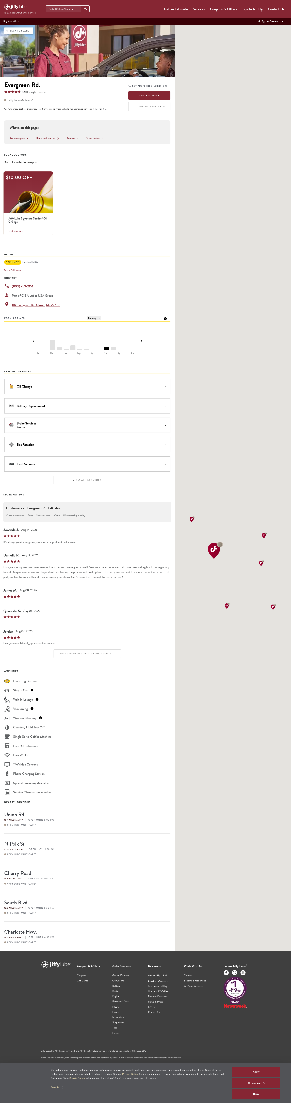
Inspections (118, 1017)
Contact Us (276, 9)
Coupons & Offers (223, 9)
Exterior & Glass (121, 1001)
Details (55, 1087)
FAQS (151, 1007)
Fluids (115, 1012)
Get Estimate (149, 95)
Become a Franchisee (195, 980)
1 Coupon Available (149, 106)
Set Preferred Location (149, 86)
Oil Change (118, 980)
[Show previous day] (34, 341)
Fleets (115, 1033)
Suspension (118, 1022)
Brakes (115, 991)
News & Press (155, 1002)
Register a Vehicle (11, 21)
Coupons (81, 975)
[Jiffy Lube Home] (15, 7)
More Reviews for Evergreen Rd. (87, 653)
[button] (215, 550)
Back (18, 30)
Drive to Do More (157, 996)
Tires (114, 1028)
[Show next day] (141, 341)
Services (199, 9)
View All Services (87, 480)
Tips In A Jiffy (252, 9)
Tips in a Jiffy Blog (157, 986)
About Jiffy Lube (157, 975)
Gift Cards (82, 980)
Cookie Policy (77, 1078)
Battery (116, 986)
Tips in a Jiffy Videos (159, 991)
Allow (256, 1071)
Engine (115, 996)
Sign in (272, 21)
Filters (115, 1007)
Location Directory (158, 981)
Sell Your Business (193, 986)
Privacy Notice (130, 1074)
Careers (188, 975)
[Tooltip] (165, 318)
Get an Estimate (176, 9)
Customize (254, 1083)
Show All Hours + (13, 270)
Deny (256, 1094)
